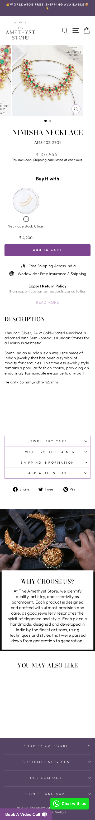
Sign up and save (46, 794)
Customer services (46, 762)
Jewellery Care (47, 441)
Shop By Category (46, 746)
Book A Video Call (23, 814)
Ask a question (47, 473)
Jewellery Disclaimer (47, 452)
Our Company (46, 778)
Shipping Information (47, 462)
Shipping (40, 160)
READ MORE (47, 302)
